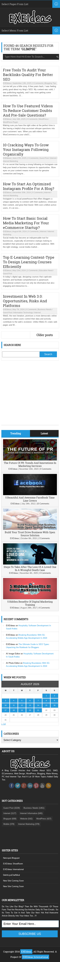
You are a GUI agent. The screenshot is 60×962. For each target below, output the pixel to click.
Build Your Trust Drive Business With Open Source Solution (30, 534)
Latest (44, 433)
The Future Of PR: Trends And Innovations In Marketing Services (30, 464)
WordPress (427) (43, 819)
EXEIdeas (7, 83)
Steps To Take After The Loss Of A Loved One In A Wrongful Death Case (30, 568)
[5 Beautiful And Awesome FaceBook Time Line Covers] (30, 494)
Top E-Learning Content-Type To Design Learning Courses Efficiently (28, 262)
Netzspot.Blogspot (11, 858)
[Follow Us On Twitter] (18, 789)
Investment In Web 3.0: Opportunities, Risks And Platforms (25, 301)
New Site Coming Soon (13, 881)
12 (22, 705)
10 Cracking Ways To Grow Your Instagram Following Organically (26, 149)
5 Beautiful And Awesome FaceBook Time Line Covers (30, 499)
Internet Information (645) (31, 813)
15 (46, 705)
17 (5, 710)
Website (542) (26, 819)
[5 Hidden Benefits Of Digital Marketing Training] (30, 598)
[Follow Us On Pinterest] (36, 789)
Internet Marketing (10, 161)
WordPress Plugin (10, 122)
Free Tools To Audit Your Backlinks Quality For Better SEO (28, 75)
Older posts (44, 335)
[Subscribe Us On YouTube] (42, 789)
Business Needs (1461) (34, 808)
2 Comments (33, 158)
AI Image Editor (13, 653)
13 (30, 705)
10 (5, 705)
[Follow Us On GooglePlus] (24, 789)
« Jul (3, 724)
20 (30, 710)
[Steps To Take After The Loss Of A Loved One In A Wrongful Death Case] (30, 564)
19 (22, 710)
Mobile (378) (8, 824)
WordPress (43, 119)
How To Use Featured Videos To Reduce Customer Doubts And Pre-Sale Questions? (28, 110)
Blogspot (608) (9, 819)
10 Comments (43, 503)
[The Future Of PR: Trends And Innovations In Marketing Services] (30, 460)
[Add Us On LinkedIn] (30, 789)
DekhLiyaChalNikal (11, 875)
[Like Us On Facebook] (11, 789)
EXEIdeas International (13, 869)
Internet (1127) (9, 813)
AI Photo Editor (13, 663)
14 (38, 705)
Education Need (46, 270)
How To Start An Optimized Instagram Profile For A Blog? (28, 186)
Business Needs (45, 309)
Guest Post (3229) (11, 808)
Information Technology (23, 313)
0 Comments (38, 83)
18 (14, 710)
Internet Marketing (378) (28, 824)
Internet (53, 158)
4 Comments (44, 608)
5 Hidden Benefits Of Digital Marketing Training (30, 603)
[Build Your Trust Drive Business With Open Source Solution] (30, 529)
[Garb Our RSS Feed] (48, 789)
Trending (15, 433)
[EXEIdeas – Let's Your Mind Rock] (30, 23)
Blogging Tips (50, 83)
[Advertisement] (30, 395)
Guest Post (44, 158)
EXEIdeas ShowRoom (13, 864)
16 (54, 705)
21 (38, 710)
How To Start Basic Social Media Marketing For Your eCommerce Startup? (26, 223)
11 (14, 705)
